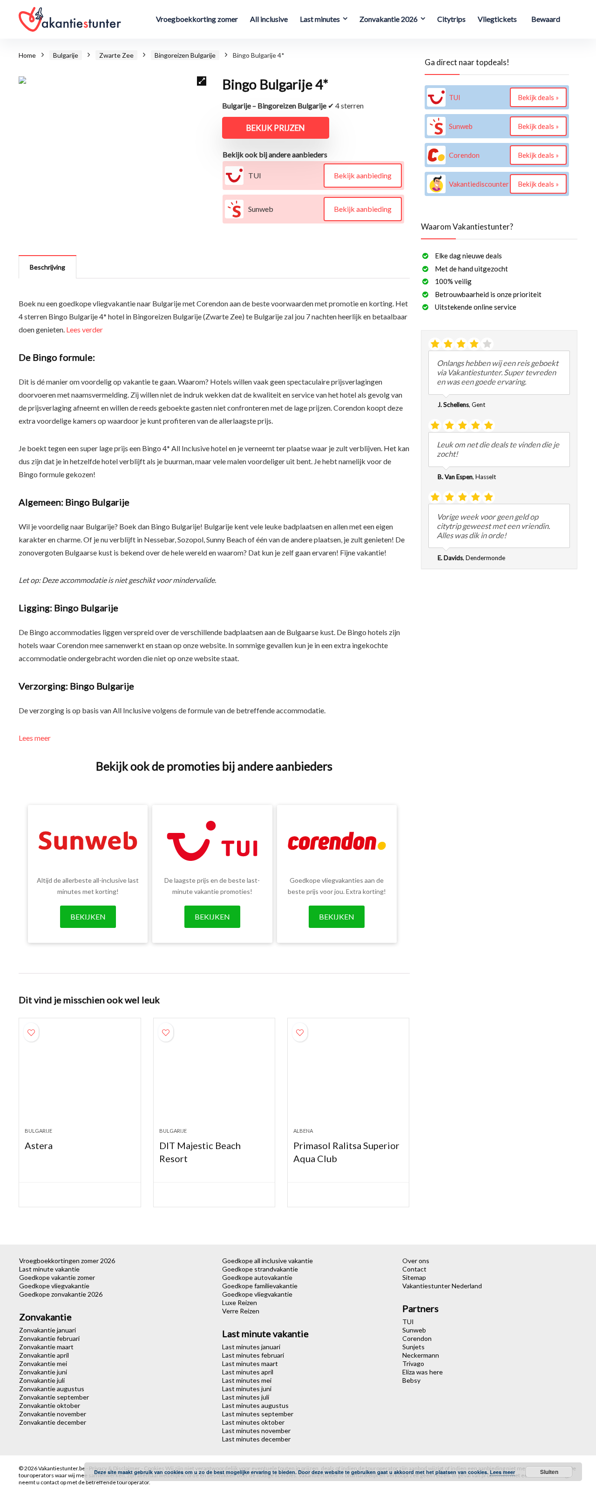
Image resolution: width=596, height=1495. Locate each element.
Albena (303, 1131)
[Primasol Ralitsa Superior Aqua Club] (348, 1077)
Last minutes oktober (253, 1422)
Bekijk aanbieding (363, 175)
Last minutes (320, 18)
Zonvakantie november (52, 1414)
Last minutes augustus (255, 1405)
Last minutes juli (245, 1397)
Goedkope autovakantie (257, 1277)
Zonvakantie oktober (49, 1405)
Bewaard (545, 18)
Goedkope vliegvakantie (54, 1286)
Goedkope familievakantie (260, 1286)
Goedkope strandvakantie (260, 1269)
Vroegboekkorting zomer (197, 18)
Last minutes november (256, 1430)
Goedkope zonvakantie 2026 (60, 1294)
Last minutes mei (246, 1380)
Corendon (417, 1338)
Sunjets (413, 1347)
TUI (408, 1322)
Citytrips (451, 18)
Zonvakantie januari (47, 1330)
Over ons (415, 1261)
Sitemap (414, 1277)
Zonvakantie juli (42, 1380)
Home (27, 55)
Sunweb (414, 1330)
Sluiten (549, 1472)
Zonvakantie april (44, 1355)
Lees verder (84, 329)
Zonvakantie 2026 (388, 18)
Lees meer (35, 737)
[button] (201, 81)
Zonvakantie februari (49, 1338)
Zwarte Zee (116, 55)
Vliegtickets (497, 18)
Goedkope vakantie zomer (57, 1277)
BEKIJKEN (88, 916)
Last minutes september (257, 1414)
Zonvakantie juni (43, 1372)
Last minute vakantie (49, 1269)
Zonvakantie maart (46, 1347)
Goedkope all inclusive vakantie (267, 1261)
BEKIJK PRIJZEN (275, 128)
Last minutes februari (253, 1355)
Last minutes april (247, 1372)
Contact (414, 1269)
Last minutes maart (250, 1363)
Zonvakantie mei (43, 1363)
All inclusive (269, 18)
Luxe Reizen (239, 1302)
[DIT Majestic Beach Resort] (214, 1077)
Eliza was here (422, 1372)
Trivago (413, 1363)
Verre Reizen (240, 1311)
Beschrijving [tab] (47, 267)
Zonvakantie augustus (51, 1389)
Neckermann (420, 1355)
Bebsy (411, 1380)
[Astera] (80, 1077)
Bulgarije (65, 55)
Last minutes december (256, 1439)
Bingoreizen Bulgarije (185, 55)
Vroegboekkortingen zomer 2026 (67, 1261)
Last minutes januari (251, 1347)
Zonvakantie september (54, 1397)
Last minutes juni (246, 1389)
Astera (39, 1145)
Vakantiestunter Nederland (442, 1286)
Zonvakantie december (52, 1422)
